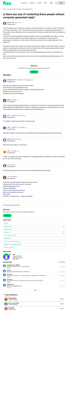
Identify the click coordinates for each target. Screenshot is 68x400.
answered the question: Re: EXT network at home (18, 266)
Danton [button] (9, 99)
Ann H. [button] (9, 151)
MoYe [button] (8, 115)
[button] (4, 23)
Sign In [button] (34, 72)
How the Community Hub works (12, 241)
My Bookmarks (34, 226)
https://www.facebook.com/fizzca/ (13, 192)
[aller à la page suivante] (39, 290)
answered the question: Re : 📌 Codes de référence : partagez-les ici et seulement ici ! (27, 275)
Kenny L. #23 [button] (10, 139)
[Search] (55, 2)
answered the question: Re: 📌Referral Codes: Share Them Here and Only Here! (25, 280)
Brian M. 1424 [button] (10, 22)
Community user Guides (10, 235)
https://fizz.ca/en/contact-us (16, 184)
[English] (7, 3)
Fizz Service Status (9, 247)
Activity (6, 223)
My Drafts (34, 232)
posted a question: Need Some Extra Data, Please (18, 271)
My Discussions (8, 229)
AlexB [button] (8, 127)
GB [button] (8, 164)
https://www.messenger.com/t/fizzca (14, 190)
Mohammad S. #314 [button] (12, 79)
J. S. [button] (8, 176)
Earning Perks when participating (12, 244)
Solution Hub (7, 238)
